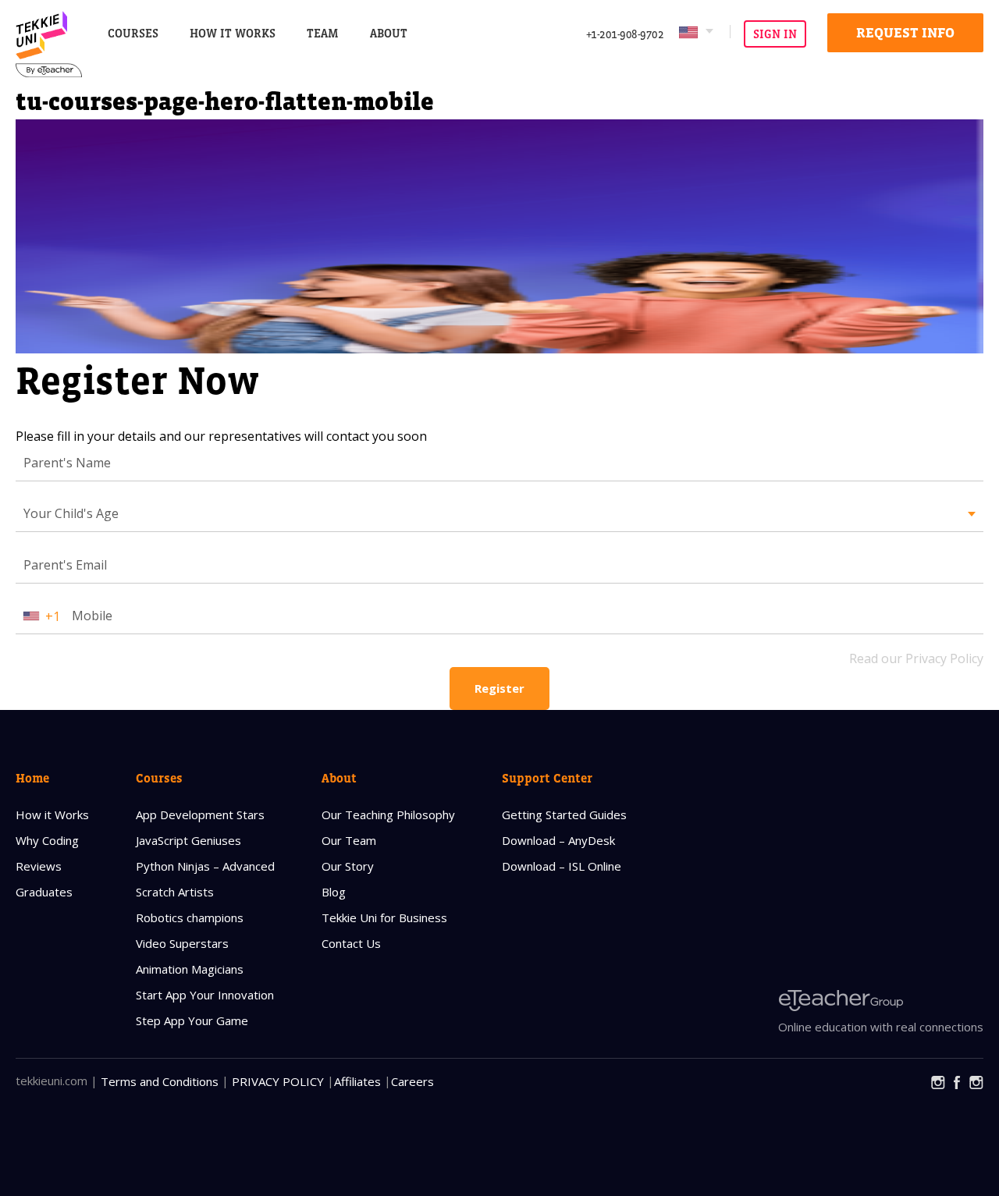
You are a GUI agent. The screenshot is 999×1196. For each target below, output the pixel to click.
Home (32, 778)
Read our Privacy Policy (916, 658)
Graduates (44, 892)
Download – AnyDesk (558, 840)
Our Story (348, 866)
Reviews (39, 866)
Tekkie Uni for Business (384, 917)
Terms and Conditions (160, 1081)
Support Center (547, 778)
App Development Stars (200, 814)
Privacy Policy (278, 1081)
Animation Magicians (190, 969)
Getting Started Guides (564, 814)
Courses (133, 33)
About (339, 778)
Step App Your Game (192, 1020)
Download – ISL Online (561, 866)
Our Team (349, 840)
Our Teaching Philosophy (388, 814)
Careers (412, 1081)
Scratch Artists (175, 892)
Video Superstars (182, 943)
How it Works (52, 814)
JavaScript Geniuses (188, 840)
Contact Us (351, 943)
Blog (334, 892)
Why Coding (47, 840)
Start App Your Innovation (205, 995)
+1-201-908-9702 (625, 34)
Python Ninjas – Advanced (205, 866)
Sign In (775, 34)
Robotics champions (190, 917)
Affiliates (357, 1081)
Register (499, 688)
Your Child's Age (71, 513)
